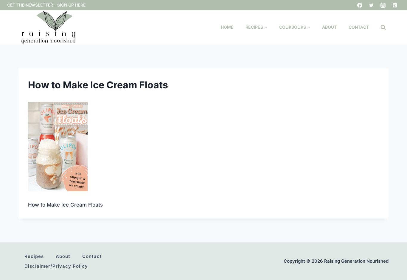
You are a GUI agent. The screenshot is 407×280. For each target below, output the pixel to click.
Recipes (34, 256)
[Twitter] (371, 5)
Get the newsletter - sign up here (46, 4)
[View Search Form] (383, 27)
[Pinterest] (395, 5)
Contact (359, 27)
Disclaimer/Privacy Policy (56, 266)
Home (227, 27)
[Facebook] (360, 5)
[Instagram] (383, 5)
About (329, 27)
